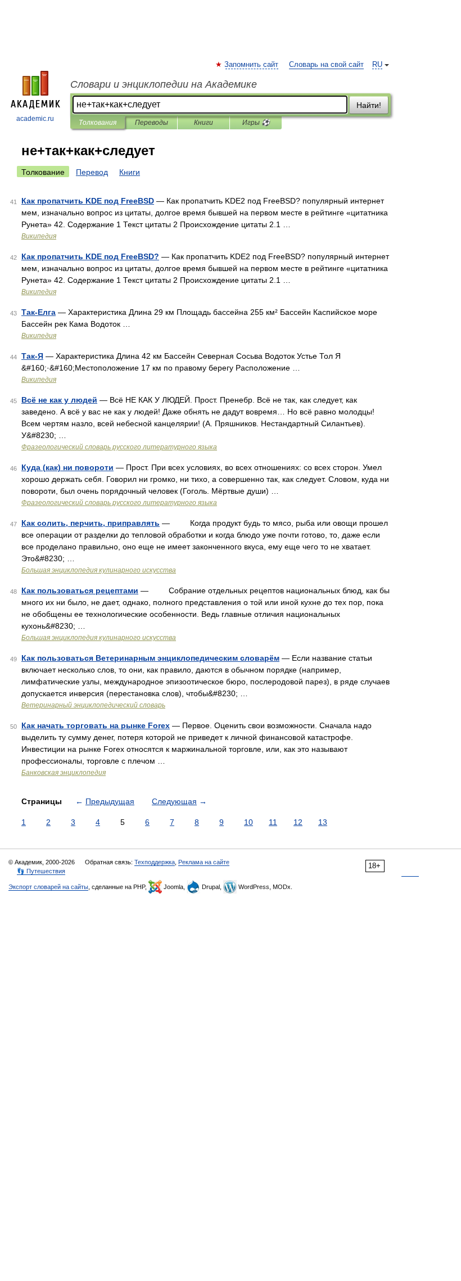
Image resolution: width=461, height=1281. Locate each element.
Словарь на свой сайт (326, 65)
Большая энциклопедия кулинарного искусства (98, 570)
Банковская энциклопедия (63, 773)
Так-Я (32, 355)
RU (377, 65)
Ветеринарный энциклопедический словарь (93, 705)
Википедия (38, 236)
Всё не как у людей (59, 399)
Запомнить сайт (251, 65)
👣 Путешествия (41, 871)
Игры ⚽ (256, 123)
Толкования (97, 123)
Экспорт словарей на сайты (48, 886)
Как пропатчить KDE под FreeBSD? (90, 256)
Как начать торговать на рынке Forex (95, 725)
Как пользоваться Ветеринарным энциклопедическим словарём (150, 657)
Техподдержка (154, 862)
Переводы (151, 123)
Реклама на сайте (203, 862)
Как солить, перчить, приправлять (90, 522)
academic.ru (35, 119)
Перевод (92, 172)
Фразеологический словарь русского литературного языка (119, 447)
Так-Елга (38, 312)
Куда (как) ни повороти (67, 467)
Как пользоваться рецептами (79, 590)
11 (273, 822)
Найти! (368, 105)
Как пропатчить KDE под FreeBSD (87, 200)
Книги (203, 123)
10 (248, 822)
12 (297, 822)
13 (322, 822)
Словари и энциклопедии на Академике (163, 84)
